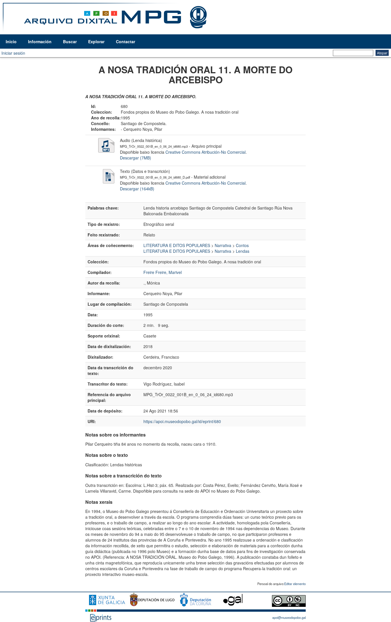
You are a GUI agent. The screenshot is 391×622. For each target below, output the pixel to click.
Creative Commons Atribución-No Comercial (205, 152)
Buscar (70, 41)
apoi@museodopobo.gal (289, 617)
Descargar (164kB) (137, 188)
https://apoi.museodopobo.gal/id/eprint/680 (182, 421)
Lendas (242, 251)
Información (40, 41)
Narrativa (223, 245)
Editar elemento (295, 583)
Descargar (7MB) (135, 158)
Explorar (96, 41)
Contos (242, 245)
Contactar (125, 41)
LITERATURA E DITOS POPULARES (176, 245)
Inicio (11, 41)
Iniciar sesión (13, 53)
